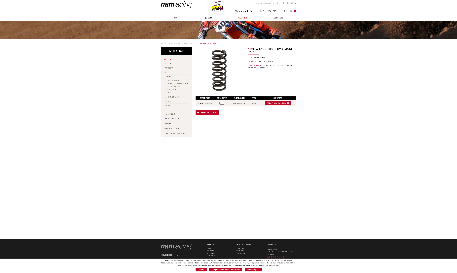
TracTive (169, 68)
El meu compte (269, 11)
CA (295, 3)
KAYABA (179, 43)
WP (166, 72)
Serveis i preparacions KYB (177, 83)
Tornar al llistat (208, 112)
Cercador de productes (265, 3)
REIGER (168, 64)
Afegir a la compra (276, 103)
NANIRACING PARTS (172, 119)
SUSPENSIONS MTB (171, 128)
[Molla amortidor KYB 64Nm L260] (219, 70)
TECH (167, 110)
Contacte (211, 255)
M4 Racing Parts (172, 97)
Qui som (210, 251)
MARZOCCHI (170, 114)
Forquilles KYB (173, 80)
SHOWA (168, 93)
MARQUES (172, 43)
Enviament (240, 253)
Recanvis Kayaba (173, 86)
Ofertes (167, 123)
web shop (164, 43)
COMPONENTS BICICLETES (175, 133)
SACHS (167, 105)
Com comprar (242, 248)
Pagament (240, 251)
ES (292, 3)
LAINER (168, 101)
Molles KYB (188, 43)
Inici (209, 248)
